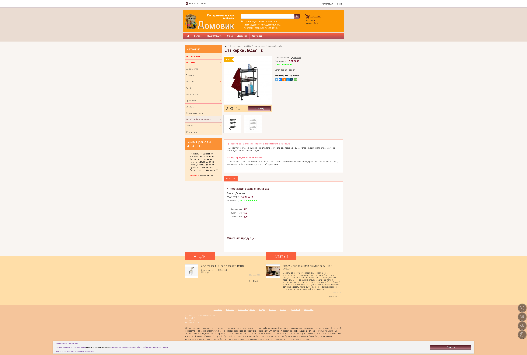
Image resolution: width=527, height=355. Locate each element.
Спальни (190, 106)
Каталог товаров (236, 46)
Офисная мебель (194, 113)
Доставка (242, 36)
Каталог (198, 36)
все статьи (334, 296)
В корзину (259, 108)
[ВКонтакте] (280, 79)
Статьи (272, 309)
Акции (262, 309)
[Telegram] (276, 79)
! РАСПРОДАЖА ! (214, 36)
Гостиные (190, 75)
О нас (230, 36)
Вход (339, 3)
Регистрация (327, 3)
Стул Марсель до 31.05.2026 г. (231, 270)
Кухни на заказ (193, 94)
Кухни (188, 87)
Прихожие (191, 100)
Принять (451, 347)
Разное (189, 125)
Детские (190, 81)
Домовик (296, 57)
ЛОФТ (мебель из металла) (254, 46)
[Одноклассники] (284, 79)
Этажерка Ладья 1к (275, 46)
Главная (218, 309)
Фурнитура (191, 131)
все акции (253, 280)
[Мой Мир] (288, 79)
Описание (230, 178)
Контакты (257, 36)
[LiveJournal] (291, 79)
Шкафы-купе (192, 68)
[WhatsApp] (295, 79)
